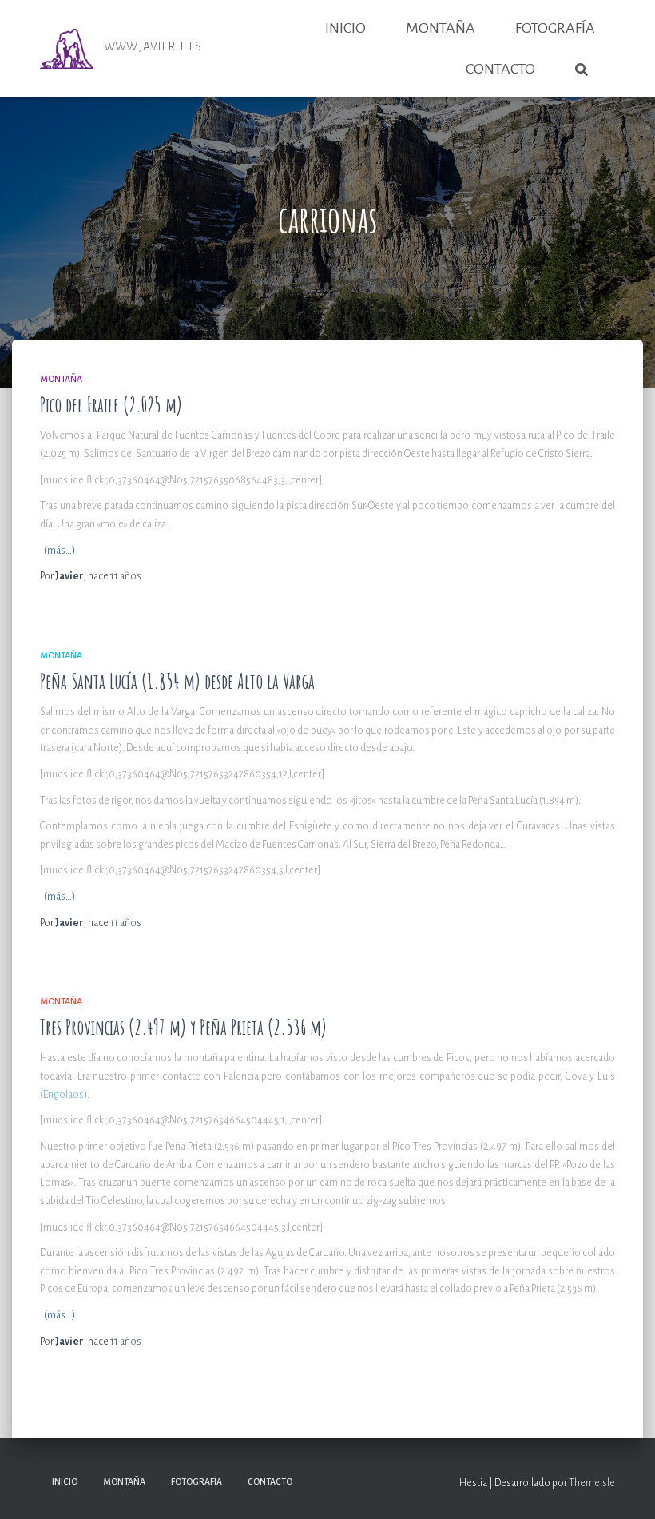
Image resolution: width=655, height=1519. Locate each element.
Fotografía (555, 28)
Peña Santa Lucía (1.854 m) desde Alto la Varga (177, 681)
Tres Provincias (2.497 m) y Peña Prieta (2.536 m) (183, 1027)
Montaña (440, 28)
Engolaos (63, 1094)
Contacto (500, 69)
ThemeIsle (592, 1483)
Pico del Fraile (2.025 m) (111, 404)
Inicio (345, 28)
